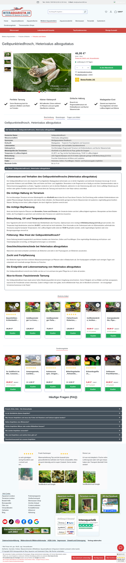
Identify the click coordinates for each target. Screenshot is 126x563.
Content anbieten (34, 505)
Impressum (61, 540)
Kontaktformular (33, 508)
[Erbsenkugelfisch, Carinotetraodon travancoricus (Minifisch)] (93, 360)
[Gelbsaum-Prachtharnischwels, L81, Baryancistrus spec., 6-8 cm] (113, 360)
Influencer (31, 510)
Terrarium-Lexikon (8, 498)
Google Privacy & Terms (42, 559)
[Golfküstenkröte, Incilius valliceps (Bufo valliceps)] (93, 307)
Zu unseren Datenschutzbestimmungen (13, 561)
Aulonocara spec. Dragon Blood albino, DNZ (51, 373)
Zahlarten (5, 510)
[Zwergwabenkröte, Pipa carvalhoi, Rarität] (113, 307)
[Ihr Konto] (110, 12)
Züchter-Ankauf (33, 503)
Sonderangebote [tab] (62, 348)
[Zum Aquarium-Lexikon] (65, 503)
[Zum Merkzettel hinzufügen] (17, 305)
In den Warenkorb (106, 68)
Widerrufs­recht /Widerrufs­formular (33, 540)
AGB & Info (52, 540)
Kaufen (12, 333)
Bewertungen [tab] (60, 117)
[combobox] (65, 12)
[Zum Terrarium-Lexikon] (87, 503)
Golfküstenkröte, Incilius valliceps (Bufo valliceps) (93, 319)
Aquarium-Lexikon (8, 496)
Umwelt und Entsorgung (76, 540)
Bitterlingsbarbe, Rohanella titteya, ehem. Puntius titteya (73, 373)
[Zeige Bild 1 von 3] (39, 92)
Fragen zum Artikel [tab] (73, 117)
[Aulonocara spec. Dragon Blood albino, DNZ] (53, 360)
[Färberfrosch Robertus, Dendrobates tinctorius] (73, 307)
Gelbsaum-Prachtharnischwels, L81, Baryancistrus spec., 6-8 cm (112, 373)
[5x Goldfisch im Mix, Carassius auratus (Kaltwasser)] (13, 360)
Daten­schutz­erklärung (10, 540)
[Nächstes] (69, 72)
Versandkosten (7, 508)
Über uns (5, 505)
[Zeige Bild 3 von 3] (45, 92)
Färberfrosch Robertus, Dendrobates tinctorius (72, 319)
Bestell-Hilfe (6, 501)
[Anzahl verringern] (77, 68)
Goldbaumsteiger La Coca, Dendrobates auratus (32, 319)
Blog (3, 512)
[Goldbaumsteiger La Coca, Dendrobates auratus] (32, 307)
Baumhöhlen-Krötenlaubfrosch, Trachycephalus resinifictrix (12, 319)
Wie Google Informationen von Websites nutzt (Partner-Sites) (19, 559)
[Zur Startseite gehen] (17, 11)
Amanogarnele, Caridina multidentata (32, 373)
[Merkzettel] (106, 12)
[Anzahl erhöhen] (88, 68)
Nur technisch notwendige (82, 558)
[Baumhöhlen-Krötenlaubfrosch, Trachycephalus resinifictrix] (12, 307)
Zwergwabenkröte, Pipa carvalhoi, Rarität (113, 319)
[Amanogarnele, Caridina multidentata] (33, 360)
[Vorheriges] (14, 72)
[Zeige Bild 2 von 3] (42, 92)
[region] (37, 72)
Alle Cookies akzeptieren (115, 558)
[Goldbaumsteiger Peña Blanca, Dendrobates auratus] (52, 307)
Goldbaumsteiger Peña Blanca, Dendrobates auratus (52, 319)
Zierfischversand (34, 498)
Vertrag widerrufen (94, 540)
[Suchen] (85, 12)
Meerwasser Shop (34, 501)
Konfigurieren (98, 558)
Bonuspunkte (6, 503)
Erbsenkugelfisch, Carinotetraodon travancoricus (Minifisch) (92, 373)
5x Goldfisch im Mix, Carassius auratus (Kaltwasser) (12, 373)
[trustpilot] (88, 523)
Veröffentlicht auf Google (29, 484)
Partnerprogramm (34, 496)
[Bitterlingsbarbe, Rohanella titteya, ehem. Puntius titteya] (73, 360)
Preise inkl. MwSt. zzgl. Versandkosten (87, 58)
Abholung (31, 512)
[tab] (49, 117)
